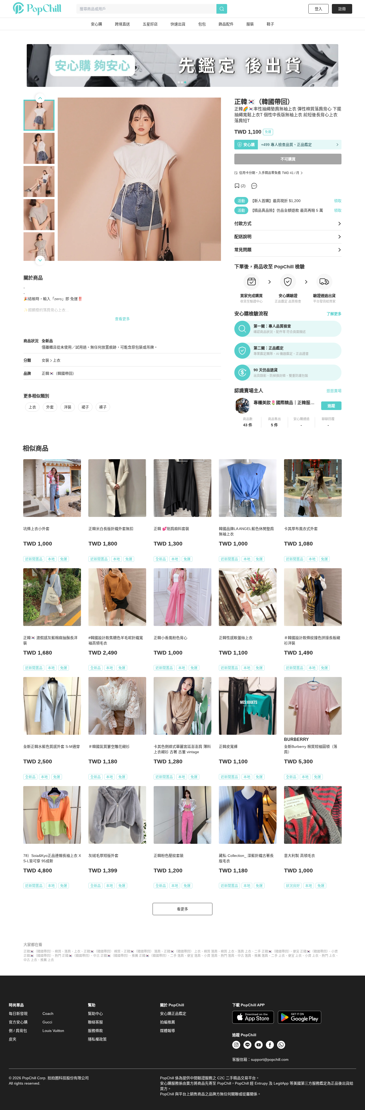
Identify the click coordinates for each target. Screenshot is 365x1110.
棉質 (58, 951)
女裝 (45, 360)
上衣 (56, 360)
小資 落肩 (211, 956)
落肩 (67, 951)
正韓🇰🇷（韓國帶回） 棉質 (102, 951)
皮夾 (12, 1039)
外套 (50, 407)
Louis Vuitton (53, 1030)
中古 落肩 (244, 956)
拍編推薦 (167, 1022)
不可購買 (288, 159)
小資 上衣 (312, 956)
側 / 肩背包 (18, 1030)
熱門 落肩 (227, 956)
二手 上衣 (278, 956)
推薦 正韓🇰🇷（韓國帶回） (149, 956)
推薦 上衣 (47, 960)
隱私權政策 (97, 1039)
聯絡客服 (95, 1022)
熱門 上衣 (328, 956)
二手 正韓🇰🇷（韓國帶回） (272, 951)
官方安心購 (18, 1022)
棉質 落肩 (211, 951)
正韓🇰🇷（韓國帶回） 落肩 (142, 951)
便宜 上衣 (295, 956)
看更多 (182, 909)
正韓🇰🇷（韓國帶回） (38, 951)
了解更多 (334, 314)
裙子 (85, 407)
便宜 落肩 (194, 956)
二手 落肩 (177, 956)
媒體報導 (167, 1030)
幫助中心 (95, 1013)
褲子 (103, 407)
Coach (47, 1013)
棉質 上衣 (227, 951)
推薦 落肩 (261, 956)
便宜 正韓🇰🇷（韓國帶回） (310, 951)
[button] (247, 422)
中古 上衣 (30, 960)
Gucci (47, 1022)
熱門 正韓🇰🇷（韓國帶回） (72, 956)
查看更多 (122, 319)
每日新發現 (18, 1013)
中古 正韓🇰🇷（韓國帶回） (111, 956)
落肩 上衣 (244, 951)
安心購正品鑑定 (173, 1013)
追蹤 (331, 406)
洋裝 (67, 407)
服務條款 (95, 1030)
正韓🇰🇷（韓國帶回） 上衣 (182, 951)
